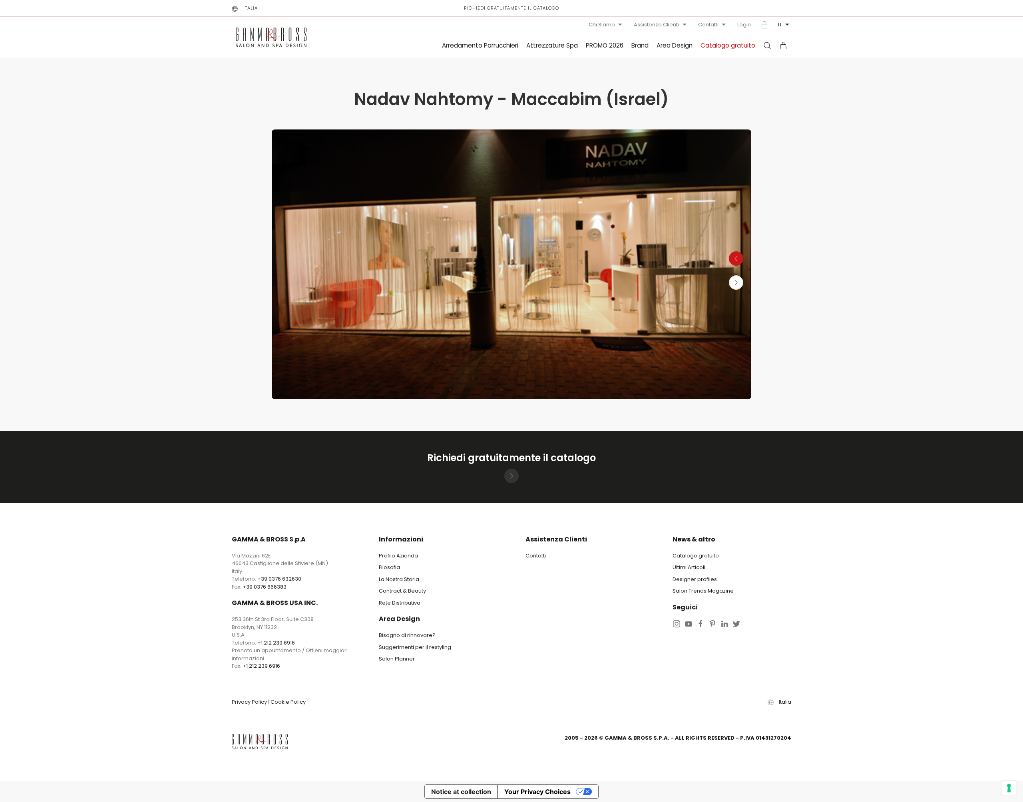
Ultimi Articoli (689, 567)
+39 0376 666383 (265, 587)
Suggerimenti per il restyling (415, 647)
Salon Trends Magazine (703, 591)
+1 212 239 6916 (276, 643)
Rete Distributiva (399, 603)
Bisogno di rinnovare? (407, 635)
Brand (640, 45)
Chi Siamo (602, 24)
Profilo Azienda (398, 555)
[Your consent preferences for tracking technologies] (1009, 788)
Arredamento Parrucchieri (480, 45)
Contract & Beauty (402, 591)
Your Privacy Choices (537, 792)
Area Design (675, 45)
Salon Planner (397, 659)
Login (744, 24)
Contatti (708, 24)
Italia (250, 8)
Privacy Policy (249, 702)
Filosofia (389, 567)
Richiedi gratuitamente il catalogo (511, 8)
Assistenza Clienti (656, 24)
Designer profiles (695, 579)
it (780, 24)
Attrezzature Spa (552, 45)
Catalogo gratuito (728, 45)
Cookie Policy (288, 702)
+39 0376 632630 (279, 579)
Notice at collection (461, 792)
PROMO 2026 (604, 45)
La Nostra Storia (399, 579)
